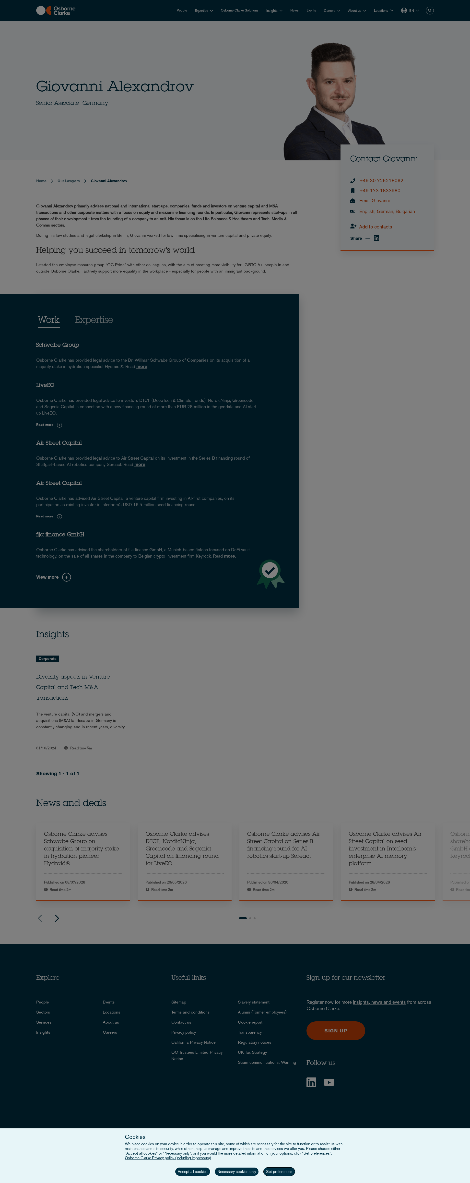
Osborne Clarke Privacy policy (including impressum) (168, 1158)
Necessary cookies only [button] (236, 1171)
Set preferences (279, 1171)
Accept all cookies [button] (193, 1171)
